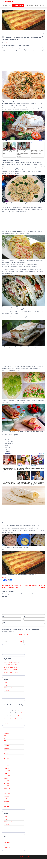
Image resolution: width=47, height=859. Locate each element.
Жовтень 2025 (6, 748)
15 (18, 713)
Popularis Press (31, 857)
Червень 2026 (6, 735)
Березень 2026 (7, 741)
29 (18, 718)
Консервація (43, 5)
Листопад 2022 (7, 793)
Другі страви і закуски (18, 5)
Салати (26, 5)
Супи (10, 5)
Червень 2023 (6, 781)
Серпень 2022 (6, 801)
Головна (5, 5)
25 (7, 718)
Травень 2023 (6, 783)
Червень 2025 (6, 756)
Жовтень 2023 (6, 773)
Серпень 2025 (6, 751)
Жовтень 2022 (6, 796)
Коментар (5, 596)
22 (18, 715)
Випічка (31, 5)
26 (10, 718)
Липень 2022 (6, 803)
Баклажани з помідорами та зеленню (11, 664)
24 (4, 718)
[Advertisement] (23, 62)
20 (12, 715)
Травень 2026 (6, 738)
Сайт (3, 622)
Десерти (36, 5)
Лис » (8, 723)
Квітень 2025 (6, 761)
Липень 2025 (6, 753)
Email (25, 616)
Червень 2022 (6, 806)
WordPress (22, 857)
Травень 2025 (6, 758)
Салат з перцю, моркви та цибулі (10, 669)
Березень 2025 (7, 763)
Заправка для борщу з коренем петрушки (12, 662)
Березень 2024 (7, 771)
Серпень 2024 (6, 768)
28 (15, 718)
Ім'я (3, 616)
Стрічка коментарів (7, 845)
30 (21, 718)
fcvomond (5, 42)
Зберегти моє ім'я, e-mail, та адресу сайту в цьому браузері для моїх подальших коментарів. (20, 630)
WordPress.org (7, 847)
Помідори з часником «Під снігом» (11, 672)
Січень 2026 (6, 743)
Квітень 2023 (6, 786)
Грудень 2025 (6, 746)
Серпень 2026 (6, 733)
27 (12, 718)
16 (21, 713)
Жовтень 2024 (6, 766)
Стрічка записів (7, 842)
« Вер (5, 723)
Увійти (5, 840)
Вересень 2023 (7, 776)
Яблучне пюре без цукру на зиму (10, 667)
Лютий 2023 (6, 791)
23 (21, 715)
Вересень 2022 (7, 798)
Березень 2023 (7, 788)
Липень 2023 (6, 778)
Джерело (4, 577)
